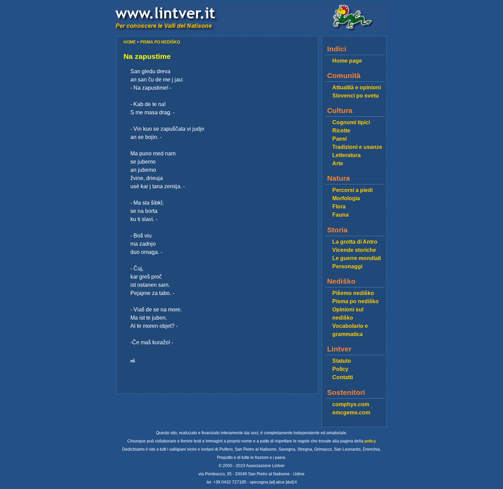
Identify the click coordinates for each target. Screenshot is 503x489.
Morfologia (346, 198)
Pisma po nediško (355, 301)
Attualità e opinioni (356, 87)
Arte (337, 163)
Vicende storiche (354, 250)
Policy (340, 369)
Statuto (341, 361)
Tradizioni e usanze (357, 147)
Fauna (340, 215)
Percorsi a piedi (352, 190)
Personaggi (347, 266)
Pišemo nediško (353, 293)
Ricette (341, 130)
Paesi (339, 139)
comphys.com (350, 404)
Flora (339, 206)
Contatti (342, 377)
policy (370, 441)
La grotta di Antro (354, 242)
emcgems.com (351, 412)
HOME (130, 42)
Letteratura (346, 155)
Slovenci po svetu (355, 96)
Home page (347, 61)
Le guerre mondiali (356, 258)
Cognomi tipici (351, 122)
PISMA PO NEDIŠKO (160, 42)
